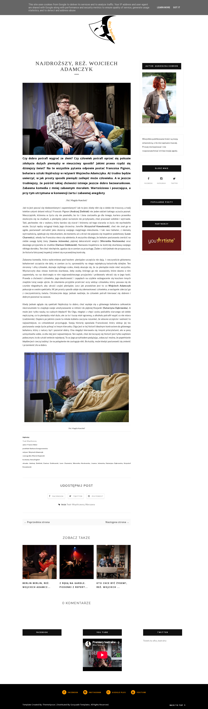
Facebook (58, 496)
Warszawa (90, 504)
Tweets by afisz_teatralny (154, 640)
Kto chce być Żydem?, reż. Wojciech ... (112, 585)
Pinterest (97, 496)
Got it (176, 7)
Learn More (163, 7)
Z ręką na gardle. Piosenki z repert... (74, 585)
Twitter (77, 496)
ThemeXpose (49, 704)
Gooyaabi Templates (80, 704)
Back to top (176, 705)
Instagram (161, 183)
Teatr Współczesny (75, 504)
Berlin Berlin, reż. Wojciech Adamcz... (36, 585)
